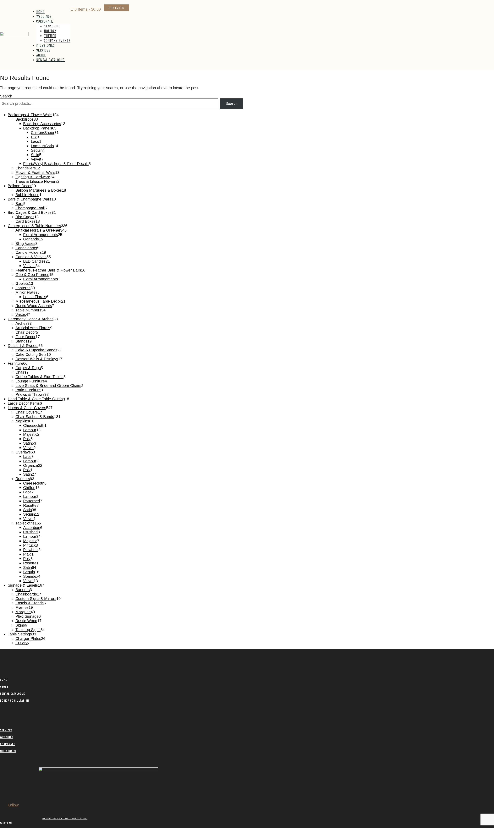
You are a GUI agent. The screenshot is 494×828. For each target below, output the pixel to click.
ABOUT (4, 686)
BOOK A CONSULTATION (14, 700)
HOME (3, 679)
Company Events (57, 40)
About (41, 54)
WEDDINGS (6, 737)
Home (40, 11)
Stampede (51, 26)
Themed (50, 35)
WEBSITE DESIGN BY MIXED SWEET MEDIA (64, 818)
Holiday (50, 30)
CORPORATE (7, 744)
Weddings (44, 16)
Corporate (44, 21)
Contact (115, 8)
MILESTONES (8, 751)
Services (43, 50)
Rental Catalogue (50, 59)
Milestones (45, 45)
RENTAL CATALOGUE (12, 693)
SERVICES (6, 730)
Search (6, 96)
